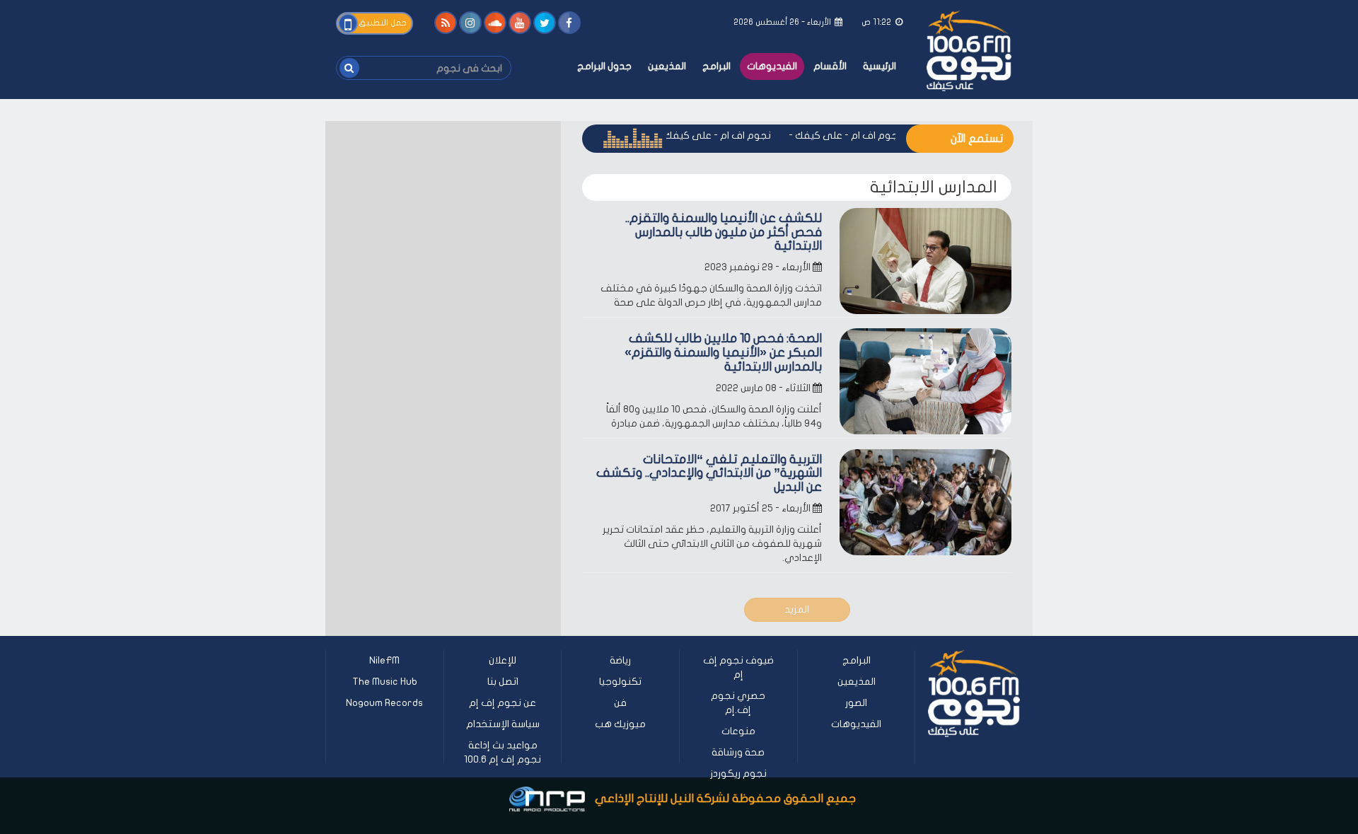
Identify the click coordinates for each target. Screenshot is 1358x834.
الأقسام (830, 66)
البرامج (716, 66)
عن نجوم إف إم (502, 702)
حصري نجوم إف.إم (738, 702)
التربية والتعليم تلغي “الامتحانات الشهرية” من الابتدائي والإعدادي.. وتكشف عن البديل (709, 473)
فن (620, 702)
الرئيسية (879, 66)
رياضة (620, 660)
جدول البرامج (604, 66)
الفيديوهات (772, 66)
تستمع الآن (977, 138)
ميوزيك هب (620, 724)
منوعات (738, 731)
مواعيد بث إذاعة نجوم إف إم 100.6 (502, 752)
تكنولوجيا (620, 681)
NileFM (384, 660)
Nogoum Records (384, 702)
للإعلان (502, 660)
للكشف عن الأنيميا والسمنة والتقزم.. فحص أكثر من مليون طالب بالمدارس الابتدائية (723, 232)
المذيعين (667, 66)
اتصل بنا (502, 681)
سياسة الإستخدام (503, 724)
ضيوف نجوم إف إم (738, 667)
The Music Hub (384, 681)
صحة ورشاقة (738, 752)
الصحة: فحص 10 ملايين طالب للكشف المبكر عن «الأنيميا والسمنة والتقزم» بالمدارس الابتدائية (723, 352)
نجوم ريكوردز (738, 773)
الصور (856, 702)
